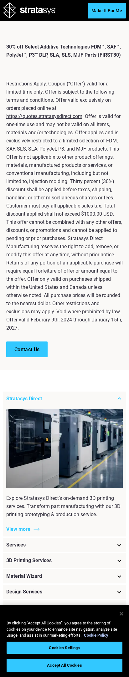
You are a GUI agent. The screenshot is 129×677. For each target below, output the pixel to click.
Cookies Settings (64, 647)
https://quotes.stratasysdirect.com (44, 116)
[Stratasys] (29, 12)
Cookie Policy (96, 635)
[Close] (121, 614)
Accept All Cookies (64, 665)
